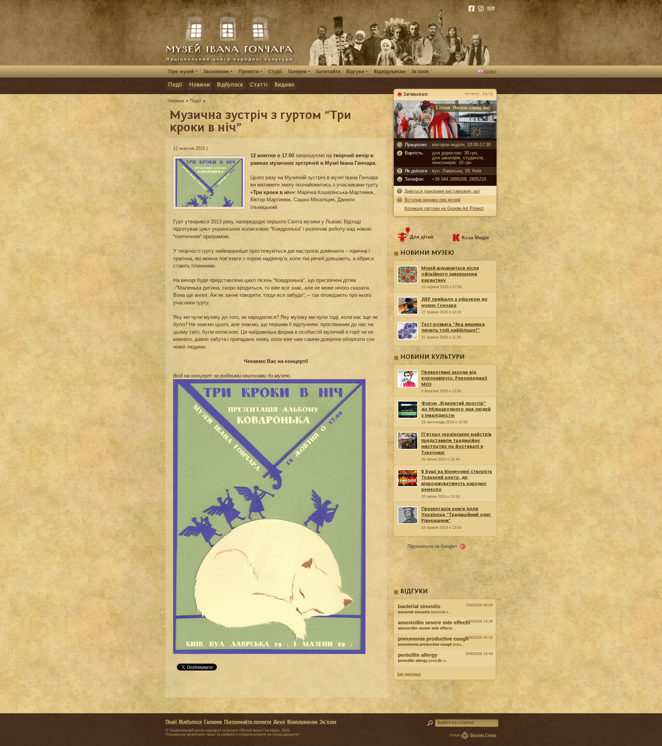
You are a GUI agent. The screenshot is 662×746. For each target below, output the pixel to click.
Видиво (284, 85)
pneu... (431, 644)
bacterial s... (424, 612)
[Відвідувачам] (390, 71)
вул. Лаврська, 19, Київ (456, 171)
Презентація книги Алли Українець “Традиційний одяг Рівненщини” (456, 514)
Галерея (213, 721)
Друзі (279, 721)
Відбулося (230, 85)
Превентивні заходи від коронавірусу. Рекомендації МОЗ (454, 378)
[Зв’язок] (420, 71)
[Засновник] (218, 71)
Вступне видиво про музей (432, 199)
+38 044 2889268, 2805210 (459, 179)
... (427, 628)
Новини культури (432, 357)
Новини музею (427, 253)
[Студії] (275, 71)
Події (175, 85)
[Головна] (176, 100)
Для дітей (421, 237)
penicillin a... (423, 660)
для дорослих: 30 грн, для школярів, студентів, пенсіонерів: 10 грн (458, 158)
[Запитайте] (328, 71)
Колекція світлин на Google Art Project (444, 208)
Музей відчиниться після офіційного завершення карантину (450, 274)
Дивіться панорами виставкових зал (442, 191)
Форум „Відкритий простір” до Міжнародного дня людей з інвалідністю (456, 409)
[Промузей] (183, 71)
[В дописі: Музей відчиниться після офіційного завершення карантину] (445, 668)
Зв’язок (328, 721)
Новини (199, 85)
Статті (259, 85)
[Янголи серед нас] (445, 136)
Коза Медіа (475, 237)
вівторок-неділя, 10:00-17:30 (461, 144)
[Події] (195, 100)
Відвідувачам (302, 721)
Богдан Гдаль (483, 735)
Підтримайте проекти (247, 721)
